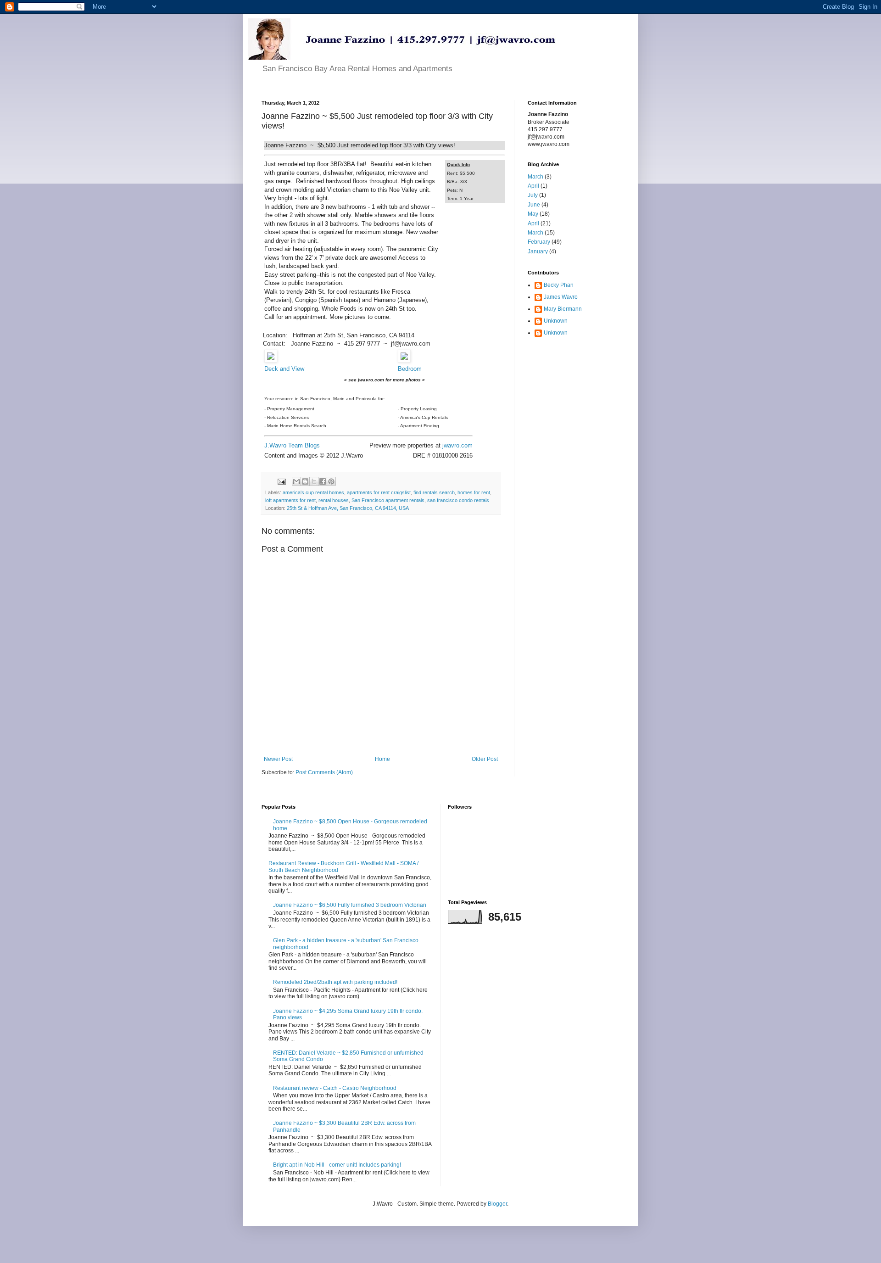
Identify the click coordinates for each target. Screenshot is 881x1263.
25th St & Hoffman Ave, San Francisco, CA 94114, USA (348, 508)
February (539, 242)
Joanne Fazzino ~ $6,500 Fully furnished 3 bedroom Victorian (349, 905)
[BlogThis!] (305, 481)
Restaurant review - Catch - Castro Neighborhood (334, 1088)
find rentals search (434, 492)
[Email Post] (281, 481)
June (534, 204)
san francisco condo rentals (458, 500)
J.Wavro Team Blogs (292, 445)
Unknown (556, 321)
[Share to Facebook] (322, 481)
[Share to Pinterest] (331, 481)
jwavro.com (457, 445)
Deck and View (284, 368)
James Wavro (561, 297)
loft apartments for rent (290, 500)
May (533, 214)
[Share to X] (313, 481)
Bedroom (410, 368)
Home (382, 759)
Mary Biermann (563, 309)
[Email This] (296, 481)
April (533, 186)
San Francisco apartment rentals (387, 500)
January (538, 251)
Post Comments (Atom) (324, 772)
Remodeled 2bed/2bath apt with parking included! (335, 982)
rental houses (333, 500)
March (535, 176)
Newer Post (278, 759)
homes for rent (473, 492)
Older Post (485, 759)
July (533, 195)
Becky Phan (559, 285)
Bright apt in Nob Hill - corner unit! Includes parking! (337, 1165)
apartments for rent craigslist (379, 492)
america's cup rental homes (313, 492)
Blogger (497, 1204)
